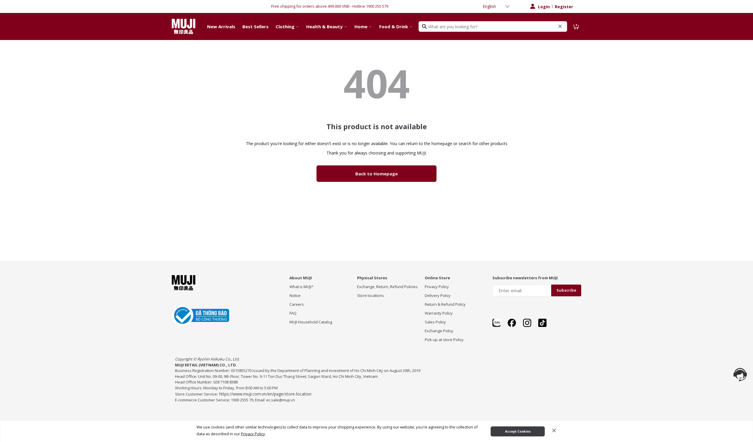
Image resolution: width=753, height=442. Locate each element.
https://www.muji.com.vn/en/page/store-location (265, 394)
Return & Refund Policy (445, 304)
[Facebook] (512, 323)
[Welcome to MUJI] (183, 26)
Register (564, 6)
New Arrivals (221, 26)
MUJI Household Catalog (310, 322)
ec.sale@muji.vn (280, 400)
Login (544, 6)
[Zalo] (496, 323)
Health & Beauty (324, 26)
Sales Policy (435, 322)
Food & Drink (393, 26)
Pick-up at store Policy (444, 339)
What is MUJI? (301, 286)
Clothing (285, 26)
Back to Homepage (376, 174)
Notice (295, 295)
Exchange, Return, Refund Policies (387, 286)
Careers (296, 304)
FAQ (292, 313)
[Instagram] (527, 323)
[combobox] (496, 6)
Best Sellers (255, 26)
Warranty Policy (439, 313)
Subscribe (566, 290)
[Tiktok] (542, 323)
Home (360, 26)
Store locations (370, 295)
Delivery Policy (438, 295)
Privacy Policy (437, 286)
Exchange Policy (439, 330)
